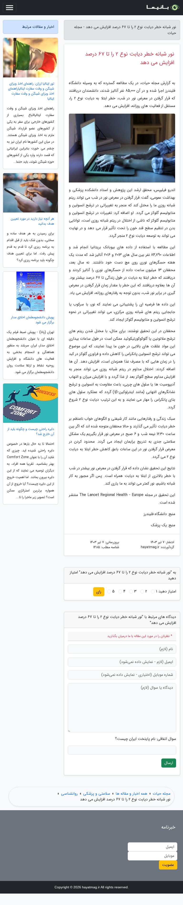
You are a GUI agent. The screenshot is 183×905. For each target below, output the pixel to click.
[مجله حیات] (162, 7)
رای (98, 592)
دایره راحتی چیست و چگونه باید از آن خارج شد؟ (30, 432)
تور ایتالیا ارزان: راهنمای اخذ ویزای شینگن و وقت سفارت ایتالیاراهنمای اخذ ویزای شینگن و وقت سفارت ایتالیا (31, 91)
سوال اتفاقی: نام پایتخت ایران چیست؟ (145, 739)
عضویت (168, 865)
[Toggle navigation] (9, 7)
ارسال (168, 763)
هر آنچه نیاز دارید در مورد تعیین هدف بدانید (32, 221)
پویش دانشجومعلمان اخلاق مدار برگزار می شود (32, 320)
